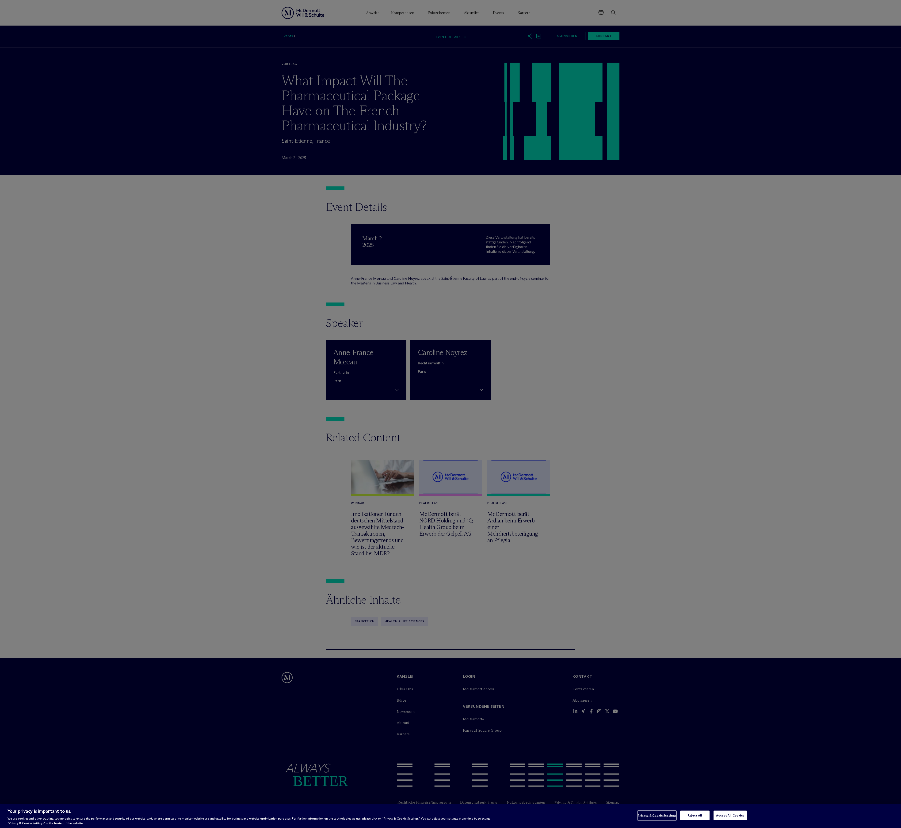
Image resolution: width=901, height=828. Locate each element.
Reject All (695, 815)
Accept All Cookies (730, 815)
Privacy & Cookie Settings (657, 815)
